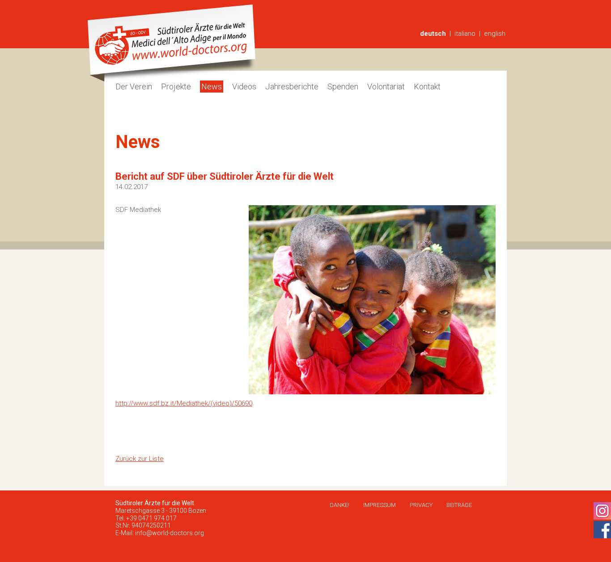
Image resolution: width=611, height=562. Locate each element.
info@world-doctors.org (169, 533)
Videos (244, 86)
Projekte (176, 86)
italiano (464, 34)
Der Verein (133, 86)
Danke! (339, 505)
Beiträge (459, 505)
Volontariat (386, 86)
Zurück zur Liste (139, 459)
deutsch (433, 34)
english (494, 34)
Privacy (421, 505)
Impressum (379, 505)
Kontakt (427, 86)
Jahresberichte (291, 86)
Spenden (342, 86)
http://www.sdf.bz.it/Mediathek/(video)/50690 (183, 403)
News (211, 86)
